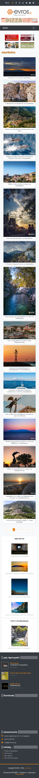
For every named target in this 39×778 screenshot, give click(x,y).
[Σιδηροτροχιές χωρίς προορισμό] (19, 549)
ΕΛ (8, 3)
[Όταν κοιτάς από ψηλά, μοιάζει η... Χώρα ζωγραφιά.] (19, 510)
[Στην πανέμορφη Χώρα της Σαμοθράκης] (19, 213)
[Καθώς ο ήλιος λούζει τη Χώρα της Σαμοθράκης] (19, 172)
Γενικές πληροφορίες (11, 751)
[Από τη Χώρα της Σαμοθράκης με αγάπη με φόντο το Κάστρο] (19, 404)
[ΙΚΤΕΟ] (11, 37)
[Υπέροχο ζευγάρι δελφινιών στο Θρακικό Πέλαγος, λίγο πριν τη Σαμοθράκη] (19, 144)
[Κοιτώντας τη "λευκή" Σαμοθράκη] (19, 66)
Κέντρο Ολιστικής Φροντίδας (20, 673)
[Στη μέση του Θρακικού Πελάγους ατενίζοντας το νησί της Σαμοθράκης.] (19, 381)
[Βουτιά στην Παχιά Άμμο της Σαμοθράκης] (19, 587)
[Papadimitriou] (11, 45)
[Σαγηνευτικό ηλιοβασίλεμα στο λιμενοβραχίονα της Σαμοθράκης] (19, 356)
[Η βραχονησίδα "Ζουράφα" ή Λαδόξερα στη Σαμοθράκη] (19, 566)
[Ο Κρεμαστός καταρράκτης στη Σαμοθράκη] (19, 91)
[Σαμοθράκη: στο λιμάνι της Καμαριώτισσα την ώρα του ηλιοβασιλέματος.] (19, 484)
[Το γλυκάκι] (27, 45)
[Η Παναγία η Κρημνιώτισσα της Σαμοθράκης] (19, 252)
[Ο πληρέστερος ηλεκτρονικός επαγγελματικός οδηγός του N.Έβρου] (19, 12)
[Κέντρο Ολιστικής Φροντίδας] (4, 676)
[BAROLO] (19, 20)
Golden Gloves (15, 684)
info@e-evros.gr (10, 742)
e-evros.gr (28, 768)
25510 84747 (9, 739)
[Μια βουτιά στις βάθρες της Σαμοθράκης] (19, 636)
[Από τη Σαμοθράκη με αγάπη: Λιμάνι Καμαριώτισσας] (19, 330)
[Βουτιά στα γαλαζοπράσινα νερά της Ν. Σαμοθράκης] (19, 607)
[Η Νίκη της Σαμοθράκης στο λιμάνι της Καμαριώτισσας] (19, 456)
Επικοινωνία (8, 753)
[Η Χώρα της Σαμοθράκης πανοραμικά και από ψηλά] (19, 117)
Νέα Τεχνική (14, 663)
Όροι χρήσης (8, 755)
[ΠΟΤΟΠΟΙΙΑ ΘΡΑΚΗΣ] (27, 37)
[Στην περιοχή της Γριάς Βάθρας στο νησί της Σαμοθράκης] (19, 291)
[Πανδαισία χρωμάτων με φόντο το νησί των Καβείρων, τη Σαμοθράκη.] (19, 429)
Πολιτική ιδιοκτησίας (11, 758)
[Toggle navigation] (33, 28)
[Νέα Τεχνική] (4, 665)
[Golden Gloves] (4, 686)
